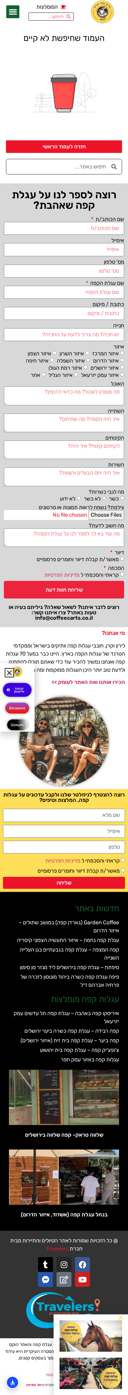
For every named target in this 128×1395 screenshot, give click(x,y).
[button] (12, 12)
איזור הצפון (39, 353)
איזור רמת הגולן (65, 368)
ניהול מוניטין (35, 1385)
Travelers (57, 1248)
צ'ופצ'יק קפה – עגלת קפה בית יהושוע (79, 1050)
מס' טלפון (114, 262)
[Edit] (64, 1279)
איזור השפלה (71, 360)
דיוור (118, 552)
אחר (35, 375)
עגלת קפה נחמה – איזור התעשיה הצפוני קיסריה (68, 940)
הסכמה (115, 568)
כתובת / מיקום (108, 304)
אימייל (117, 240)
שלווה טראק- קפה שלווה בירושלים (64, 1135)
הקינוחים (114, 438)
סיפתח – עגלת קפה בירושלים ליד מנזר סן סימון (69, 967)
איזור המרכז (105, 353)
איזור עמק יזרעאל (100, 375)
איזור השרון (72, 353)
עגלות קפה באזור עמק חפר (90, 1059)
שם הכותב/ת (109, 219)
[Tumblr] (45, 1264)
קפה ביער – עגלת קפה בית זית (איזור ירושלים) (70, 1040)
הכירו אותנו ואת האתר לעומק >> (88, 682)
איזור (118, 346)
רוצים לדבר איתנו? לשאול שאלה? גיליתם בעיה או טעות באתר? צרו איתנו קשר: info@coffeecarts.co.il (64, 612)
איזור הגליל (61, 375)
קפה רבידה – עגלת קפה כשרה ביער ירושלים (71, 1031)
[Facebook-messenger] (45, 1279)
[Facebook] (82, 1264)
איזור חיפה (37, 360)
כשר (114, 498)
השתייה (116, 411)
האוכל (117, 383)
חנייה (118, 325)
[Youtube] (82, 1279)
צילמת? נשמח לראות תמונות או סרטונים (81, 507)
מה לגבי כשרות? (106, 492)
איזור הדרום (106, 360)
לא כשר (92, 498)
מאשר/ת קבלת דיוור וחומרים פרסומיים (78, 559)
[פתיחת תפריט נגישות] (12, 1382)
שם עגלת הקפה (106, 283)
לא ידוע (67, 498)
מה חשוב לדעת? (106, 525)
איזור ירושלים (104, 368)
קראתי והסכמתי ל (81, 575)
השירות (116, 464)
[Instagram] (64, 1264)
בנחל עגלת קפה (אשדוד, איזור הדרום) (64, 1214)
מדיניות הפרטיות (61, 575)
